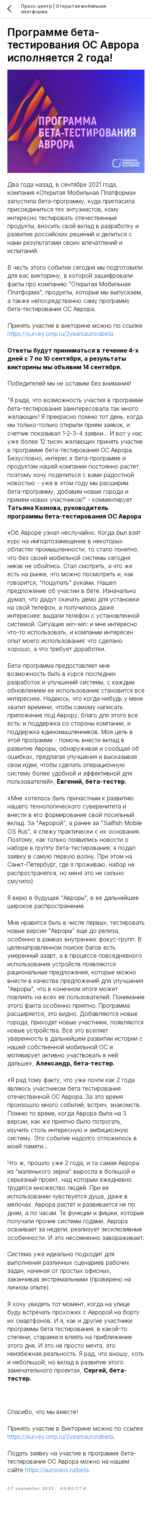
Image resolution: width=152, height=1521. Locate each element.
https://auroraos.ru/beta (57, 1470)
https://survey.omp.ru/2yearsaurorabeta (60, 333)
